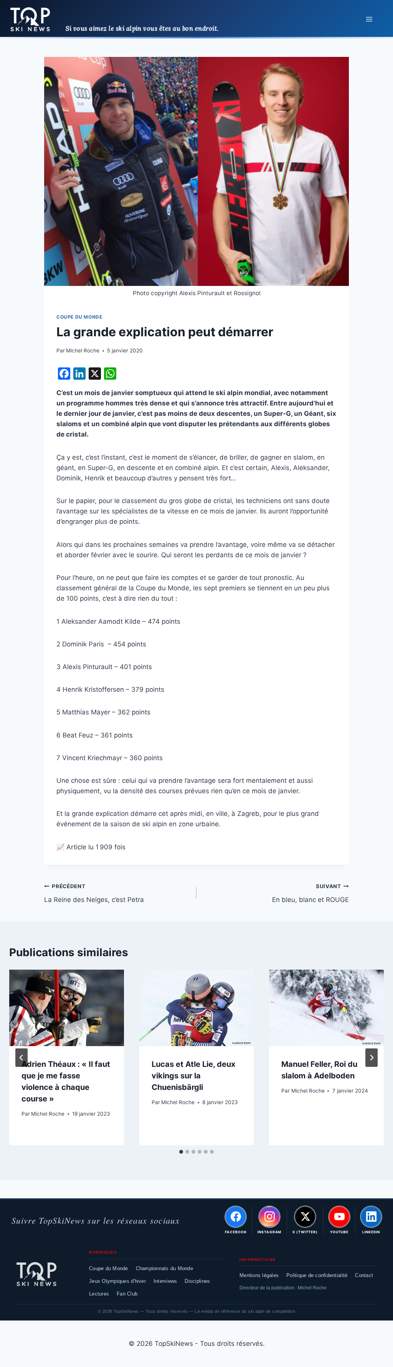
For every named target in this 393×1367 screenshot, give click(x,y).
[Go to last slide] (21, 1057)
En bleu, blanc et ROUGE (310, 893)
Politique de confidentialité (316, 1275)
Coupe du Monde (108, 1268)
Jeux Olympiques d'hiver (117, 1281)
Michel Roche (82, 350)
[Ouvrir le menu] (369, 19)
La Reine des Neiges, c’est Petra (94, 893)
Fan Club (127, 1294)
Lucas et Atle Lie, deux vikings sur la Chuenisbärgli (193, 1076)
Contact (364, 1275)
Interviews (165, 1281)
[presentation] (66, 1008)
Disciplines (197, 1281)
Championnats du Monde (164, 1268)
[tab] (181, 1152)
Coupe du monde (79, 317)
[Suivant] (371, 1057)
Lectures (99, 1294)
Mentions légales (259, 1275)
